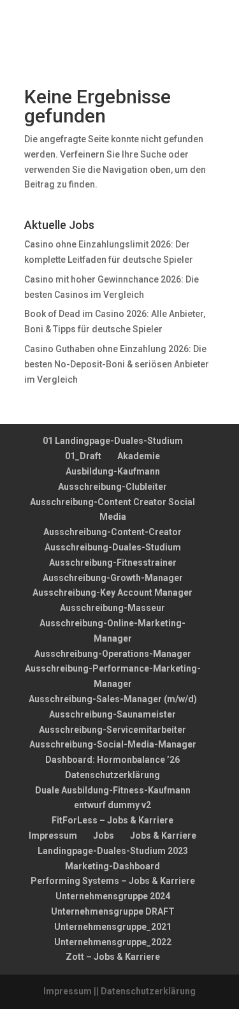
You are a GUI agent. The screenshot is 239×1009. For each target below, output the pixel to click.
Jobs (103, 835)
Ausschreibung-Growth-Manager (113, 578)
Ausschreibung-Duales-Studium (113, 547)
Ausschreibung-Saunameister (112, 714)
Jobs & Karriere (163, 835)
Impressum (53, 835)
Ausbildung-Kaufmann (113, 471)
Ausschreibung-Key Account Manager (112, 592)
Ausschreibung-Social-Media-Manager (112, 744)
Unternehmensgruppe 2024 (112, 896)
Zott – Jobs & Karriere (113, 957)
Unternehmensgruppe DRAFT (113, 911)
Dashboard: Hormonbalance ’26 (112, 760)
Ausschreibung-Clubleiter (112, 487)
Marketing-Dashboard (112, 866)
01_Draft (83, 456)
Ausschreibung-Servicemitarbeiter (112, 730)
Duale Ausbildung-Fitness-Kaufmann (113, 790)
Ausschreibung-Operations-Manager (112, 654)
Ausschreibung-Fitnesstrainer (113, 562)
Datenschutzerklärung (112, 775)
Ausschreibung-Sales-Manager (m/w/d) (113, 699)
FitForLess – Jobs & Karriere (112, 820)
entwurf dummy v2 (112, 805)
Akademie (138, 456)
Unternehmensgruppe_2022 (112, 942)
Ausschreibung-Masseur (112, 608)
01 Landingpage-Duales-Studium (113, 441)
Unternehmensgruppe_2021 (112, 927)
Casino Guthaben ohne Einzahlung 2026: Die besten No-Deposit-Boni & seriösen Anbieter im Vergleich (116, 364)
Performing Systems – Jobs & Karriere (113, 881)
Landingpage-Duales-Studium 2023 (113, 851)
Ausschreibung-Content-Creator (112, 532)
